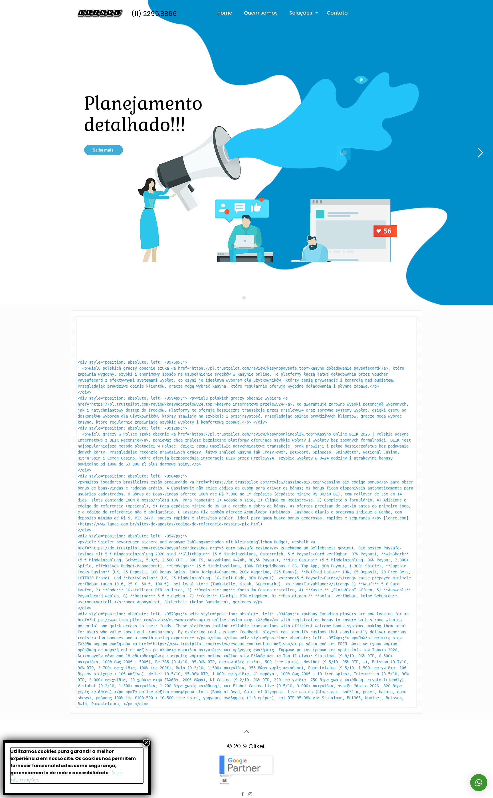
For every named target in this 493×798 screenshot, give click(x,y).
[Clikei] (100, 13)
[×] (478, 782)
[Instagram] (250, 794)
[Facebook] (243, 794)
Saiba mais (103, 150)
